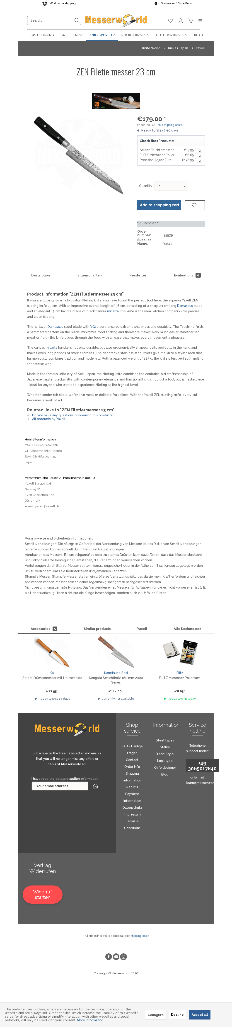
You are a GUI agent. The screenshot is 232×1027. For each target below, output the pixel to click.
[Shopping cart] (190, 20)
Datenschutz (132, 807)
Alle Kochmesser (187, 629)
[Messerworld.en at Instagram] (123, 957)
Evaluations (186, 275)
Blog (164, 774)
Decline (177, 1015)
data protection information (77, 779)
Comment (150, 223)
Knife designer (165, 767)
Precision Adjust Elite (156, 160)
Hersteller (137, 275)
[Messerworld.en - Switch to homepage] (116, 20)
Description (40, 275)
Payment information (132, 797)
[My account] (180, 20)
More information (90, 1020)
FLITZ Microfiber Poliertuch (160, 155)
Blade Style (165, 754)
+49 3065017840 (202, 765)
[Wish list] (170, 20)
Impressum (132, 814)
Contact (132, 760)
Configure (156, 1015)
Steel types (165, 740)
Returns (132, 787)
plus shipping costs (170, 125)
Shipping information (132, 777)
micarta (113, 311)
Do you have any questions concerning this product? (72, 415)
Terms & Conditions (132, 824)
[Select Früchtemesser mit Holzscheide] (52, 652)
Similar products (97, 629)
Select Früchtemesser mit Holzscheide (170, 150)
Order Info (132, 766)
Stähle (165, 747)
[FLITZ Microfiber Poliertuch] (180, 652)
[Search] (77, 20)
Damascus (185, 306)
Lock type (165, 761)
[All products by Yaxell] (116, 101)
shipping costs (140, 935)
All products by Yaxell (48, 419)
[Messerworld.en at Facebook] (108, 957)
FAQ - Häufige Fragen (132, 749)
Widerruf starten (42, 894)
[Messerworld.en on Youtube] (116, 957)
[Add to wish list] (195, 205)
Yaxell (142, 629)
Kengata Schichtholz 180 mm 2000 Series (116, 680)
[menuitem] (54, 20)
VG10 (94, 326)
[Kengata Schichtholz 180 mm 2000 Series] (116, 652)
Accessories (43, 629)
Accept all (200, 1015)
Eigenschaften (89, 275)
